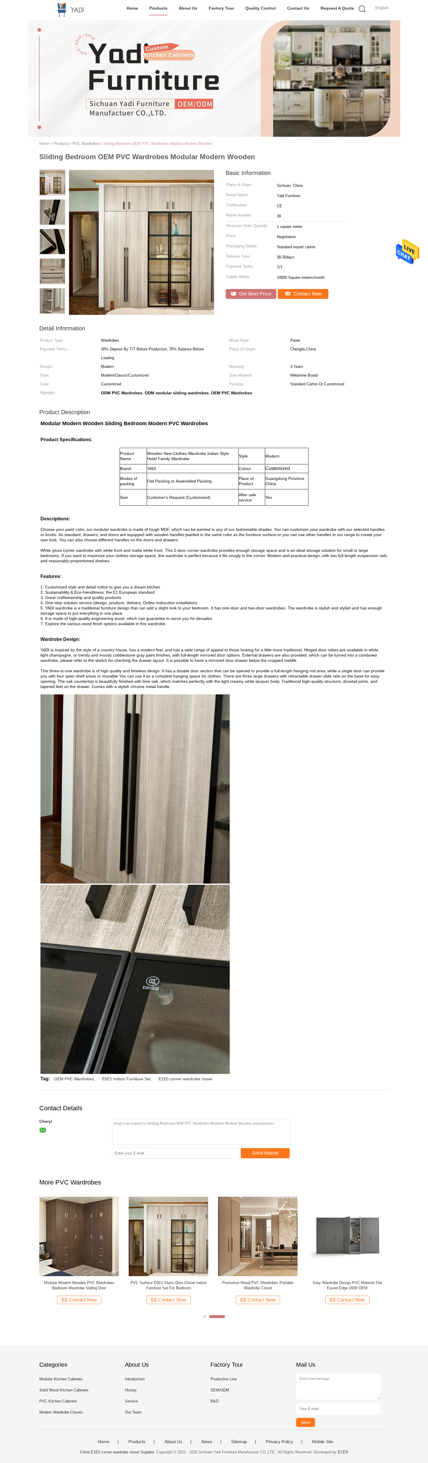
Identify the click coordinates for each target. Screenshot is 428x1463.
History (131, 1390)
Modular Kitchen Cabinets (61, 1379)
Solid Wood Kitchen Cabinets (64, 1390)
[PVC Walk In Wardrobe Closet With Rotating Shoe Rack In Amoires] (347, 1236)
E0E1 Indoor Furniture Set (126, 1079)
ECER (343, 1452)
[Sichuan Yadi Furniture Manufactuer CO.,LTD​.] (67, 10)
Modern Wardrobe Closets (61, 1412)
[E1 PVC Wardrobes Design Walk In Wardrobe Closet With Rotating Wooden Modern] (79, 1236)
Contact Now (306, 294)
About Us (188, 8)
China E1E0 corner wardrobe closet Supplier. (118, 1452)
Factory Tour (221, 8)
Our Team (133, 1412)
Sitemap (239, 1442)
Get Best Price (254, 294)
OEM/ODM (220, 1390)
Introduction (135, 1379)
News (206, 1442)
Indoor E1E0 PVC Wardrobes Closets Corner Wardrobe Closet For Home (258, 1285)
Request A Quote (337, 8)
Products (158, 8)
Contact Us (298, 8)
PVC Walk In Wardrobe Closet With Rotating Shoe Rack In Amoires (347, 1285)
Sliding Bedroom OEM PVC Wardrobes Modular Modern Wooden (157, 143)
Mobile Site (322, 1442)
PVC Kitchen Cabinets (58, 1401)
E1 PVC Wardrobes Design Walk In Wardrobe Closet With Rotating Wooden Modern (79, 1285)
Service (131, 1401)
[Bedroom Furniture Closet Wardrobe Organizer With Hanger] (168, 1236)
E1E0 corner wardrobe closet (185, 1079)
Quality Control (260, 8)
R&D (214, 1401)
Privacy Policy (279, 1442)
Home (132, 8)
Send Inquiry (265, 1152)
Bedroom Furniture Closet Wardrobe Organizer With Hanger (168, 1285)
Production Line (224, 1379)
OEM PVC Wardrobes (74, 1079)
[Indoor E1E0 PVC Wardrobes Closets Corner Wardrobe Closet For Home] (258, 1236)
